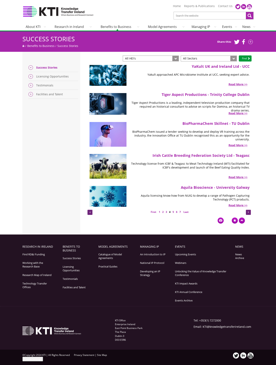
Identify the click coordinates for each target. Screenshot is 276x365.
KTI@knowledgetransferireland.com (227, 327)
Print (221, 221)
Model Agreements (162, 26)
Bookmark (235, 221)
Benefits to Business (116, 26)
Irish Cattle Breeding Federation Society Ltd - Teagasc (201, 155)
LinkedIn (243, 6)
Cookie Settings (32, 359)
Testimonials (44, 85)
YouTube (249, 6)
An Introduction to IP (152, 254)
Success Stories (48, 39)
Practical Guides (107, 266)
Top (242, 221)
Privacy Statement (84, 355)
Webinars (180, 263)
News (246, 26)
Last (186, 211)
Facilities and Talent (49, 94)
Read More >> (238, 84)
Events (227, 26)
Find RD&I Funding (33, 254)
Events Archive (184, 300)
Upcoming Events (185, 254)
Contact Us (225, 6)
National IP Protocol (152, 263)
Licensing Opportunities (52, 76)
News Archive (239, 256)
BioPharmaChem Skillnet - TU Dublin (216, 123)
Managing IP (201, 26)
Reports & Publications (199, 6)
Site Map (102, 355)
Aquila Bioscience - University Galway (215, 187)
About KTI (33, 26)
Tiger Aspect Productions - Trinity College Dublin (206, 94)
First (154, 211)
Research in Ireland (69, 26)
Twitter (238, 6)
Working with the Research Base (32, 264)
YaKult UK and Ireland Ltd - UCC (221, 66)
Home (177, 6)
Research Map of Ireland (37, 275)
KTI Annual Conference (188, 292)
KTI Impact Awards (186, 283)
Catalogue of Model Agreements (110, 256)
